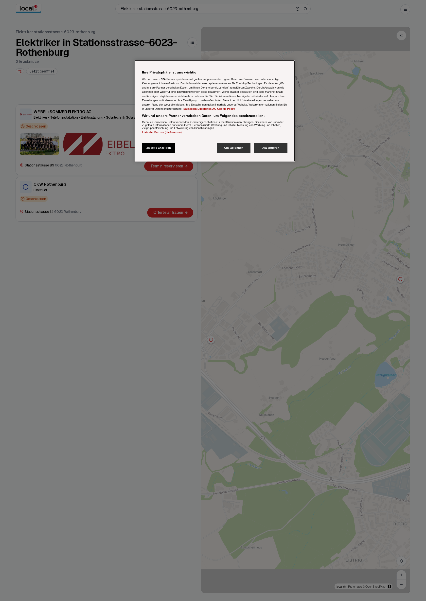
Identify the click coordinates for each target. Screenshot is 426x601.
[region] (215, 111)
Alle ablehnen (233, 147)
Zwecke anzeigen (158, 147)
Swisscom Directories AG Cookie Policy (209, 108)
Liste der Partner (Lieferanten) (162, 132)
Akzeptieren (270, 147)
